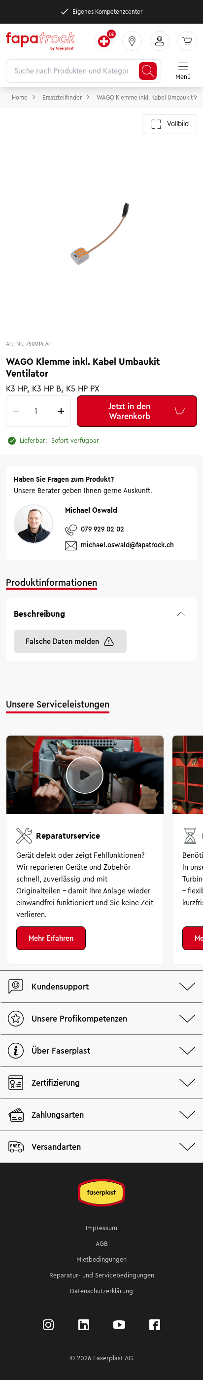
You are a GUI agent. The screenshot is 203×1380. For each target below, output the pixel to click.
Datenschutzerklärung (101, 1291)
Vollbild (178, 124)
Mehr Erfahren (51, 938)
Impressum (101, 1228)
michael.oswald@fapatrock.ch (127, 545)
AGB (102, 1243)
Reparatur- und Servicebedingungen (101, 1275)
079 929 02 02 (102, 529)
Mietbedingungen (101, 1259)
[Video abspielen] (84, 775)
